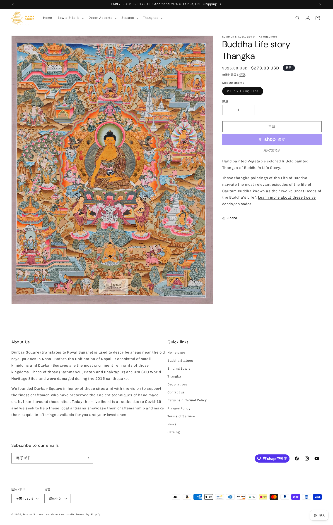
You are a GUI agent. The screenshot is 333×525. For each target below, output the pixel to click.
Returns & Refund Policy (187, 400)
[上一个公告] (13, 4)
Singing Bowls (179, 369)
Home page (176, 352)
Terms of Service (181, 416)
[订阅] (88, 458)
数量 (225, 101)
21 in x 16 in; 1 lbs (244, 92)
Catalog (173, 432)
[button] (70, 18)
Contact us (176, 392)
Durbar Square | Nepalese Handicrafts (49, 514)
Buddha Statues (180, 361)
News (171, 424)
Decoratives (177, 384)
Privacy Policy (178, 408)
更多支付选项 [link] (271, 150)
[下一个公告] (320, 4)
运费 (242, 74)
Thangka (174, 376)
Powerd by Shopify (88, 514)
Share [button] (232, 218)
